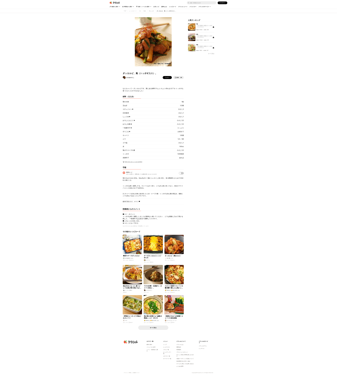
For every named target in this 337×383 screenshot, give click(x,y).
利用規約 (178, 349)
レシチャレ (202, 348)
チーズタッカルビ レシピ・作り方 (153, 257)
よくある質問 (179, 366)
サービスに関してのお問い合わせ (185, 363)
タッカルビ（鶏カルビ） (173, 256)
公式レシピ (156, 6)
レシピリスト (166, 347)
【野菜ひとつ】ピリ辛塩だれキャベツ (132, 317)
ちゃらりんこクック (172, 320)
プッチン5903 (128, 290)
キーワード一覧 (167, 358)
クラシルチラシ (203, 346)
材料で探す (149, 344)
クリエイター (193, 6)
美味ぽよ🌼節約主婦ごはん (173, 290)
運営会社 (178, 347)
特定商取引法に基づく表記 (183, 361)
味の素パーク (170, 258)
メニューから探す (151, 347)
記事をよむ (164, 6)
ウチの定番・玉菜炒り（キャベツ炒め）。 (153, 287)
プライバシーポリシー (182, 352)
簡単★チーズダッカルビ (131, 256)
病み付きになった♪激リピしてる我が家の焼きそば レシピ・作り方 (132, 287)
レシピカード (172, 6)
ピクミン (148, 260)
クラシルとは (179, 344)
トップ (165, 344)
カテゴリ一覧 (166, 356)
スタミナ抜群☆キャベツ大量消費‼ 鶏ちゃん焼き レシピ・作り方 (174, 287)
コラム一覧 (166, 349)
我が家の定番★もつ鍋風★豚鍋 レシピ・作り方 (153, 317)
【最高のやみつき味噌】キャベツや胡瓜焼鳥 (174, 317)
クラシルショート (182, 6)
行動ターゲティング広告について (185, 358)
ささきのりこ (130, 77)
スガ (126, 320)
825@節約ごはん (129, 258)
